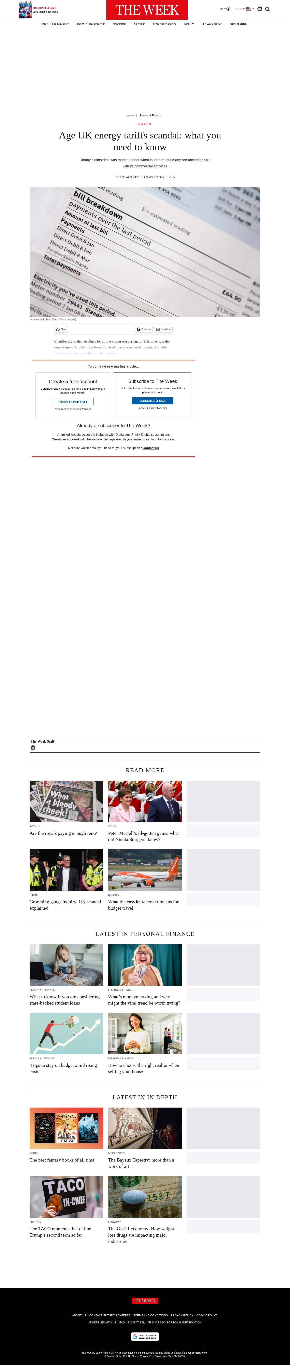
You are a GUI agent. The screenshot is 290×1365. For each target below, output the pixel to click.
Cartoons (139, 23)
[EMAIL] (34, 747)
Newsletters (119, 23)
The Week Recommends (91, 23)
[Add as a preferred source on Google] (145, 1336)
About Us (79, 1315)
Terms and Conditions (151, 1315)
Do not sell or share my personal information (165, 1322)
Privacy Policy (182, 1315)
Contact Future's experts (109, 1315)
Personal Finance (151, 115)
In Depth (144, 124)
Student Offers (238, 23)
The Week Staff (129, 176)
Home (130, 115)
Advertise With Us (102, 1322)
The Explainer (60, 23)
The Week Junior (211, 23)
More (187, 23)
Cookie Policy (207, 1315)
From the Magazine (164, 23)
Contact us (151, 448)
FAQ (122, 1322)
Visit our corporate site (195, 1352)
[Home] (44, 24)
